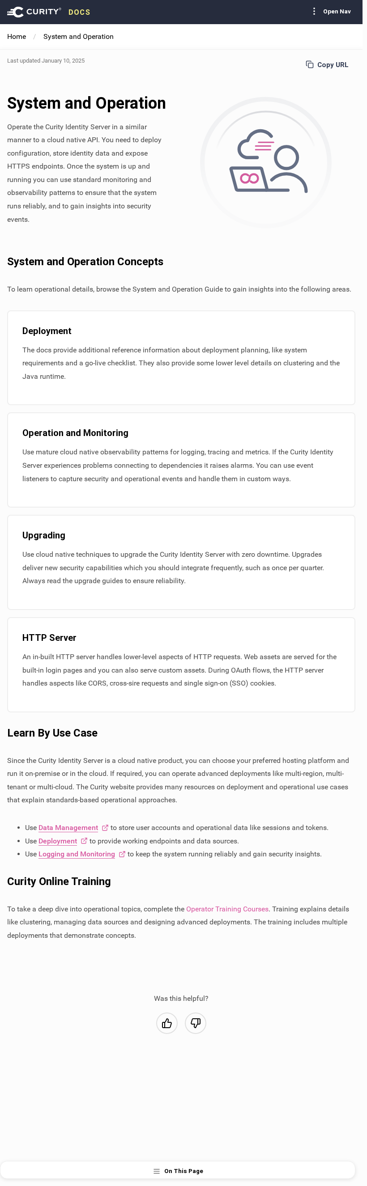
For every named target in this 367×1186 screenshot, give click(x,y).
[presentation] (48, 12)
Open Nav (337, 11)
